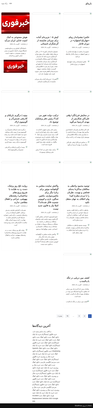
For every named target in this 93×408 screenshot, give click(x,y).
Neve (90, 405)
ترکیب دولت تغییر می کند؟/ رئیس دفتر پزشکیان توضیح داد (46, 118)
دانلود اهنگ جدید (42, 337)
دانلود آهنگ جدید (53, 337)
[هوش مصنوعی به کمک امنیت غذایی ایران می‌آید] (15, 23)
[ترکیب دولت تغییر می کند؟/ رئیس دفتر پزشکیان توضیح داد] (46, 101)
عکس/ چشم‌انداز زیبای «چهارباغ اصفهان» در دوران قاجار (79, 40)
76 (67, 316)
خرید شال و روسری (47, 357)
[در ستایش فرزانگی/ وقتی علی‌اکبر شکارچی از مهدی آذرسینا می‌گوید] (77, 101)
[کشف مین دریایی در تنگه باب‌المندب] (77, 263)
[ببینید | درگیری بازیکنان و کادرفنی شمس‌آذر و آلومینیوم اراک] (15, 101)
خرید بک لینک (36, 334)
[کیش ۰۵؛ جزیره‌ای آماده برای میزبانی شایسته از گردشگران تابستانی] (46, 23)
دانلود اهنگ (42, 348)
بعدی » (60, 316)
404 (10, 3)
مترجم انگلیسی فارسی (48, 362)
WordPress (78, 405)
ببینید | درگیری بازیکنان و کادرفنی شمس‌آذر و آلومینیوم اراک (16, 118)
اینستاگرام (55, 343)
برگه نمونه (4, 3)
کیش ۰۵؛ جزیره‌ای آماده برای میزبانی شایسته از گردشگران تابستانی (47, 40)
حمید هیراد (40, 368)
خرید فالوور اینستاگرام (49, 334)
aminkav (85, 47)
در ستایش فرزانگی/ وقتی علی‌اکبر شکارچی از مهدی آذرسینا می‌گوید (77, 118)
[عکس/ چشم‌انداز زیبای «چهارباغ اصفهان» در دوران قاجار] (77, 23)
